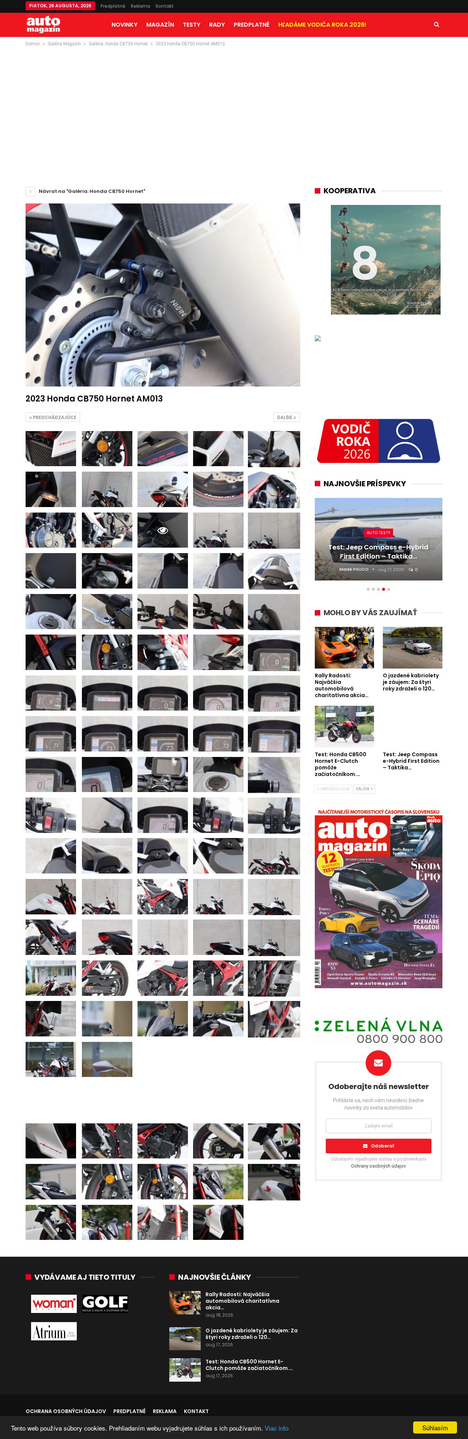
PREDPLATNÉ (251, 24)
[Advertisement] (234, 103)
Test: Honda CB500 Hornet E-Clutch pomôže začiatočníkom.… (249, 1365)
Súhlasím (435, 1427)
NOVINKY (124, 24)
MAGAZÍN (160, 24)
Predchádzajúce (54, 417)
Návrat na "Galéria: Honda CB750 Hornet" (91, 191)
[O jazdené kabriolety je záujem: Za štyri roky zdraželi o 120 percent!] (185, 1339)
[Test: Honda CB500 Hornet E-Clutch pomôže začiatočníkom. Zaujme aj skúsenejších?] (185, 1370)
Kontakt (165, 6)
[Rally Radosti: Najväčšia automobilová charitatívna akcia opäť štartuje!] (185, 1302)
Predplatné (113, 6)
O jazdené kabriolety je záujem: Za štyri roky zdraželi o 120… (251, 1334)
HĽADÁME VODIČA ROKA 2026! (322, 24)
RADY (217, 24)
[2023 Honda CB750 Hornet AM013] (51, 449)
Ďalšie (285, 417)
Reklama (140, 6)
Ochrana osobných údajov (66, 1411)
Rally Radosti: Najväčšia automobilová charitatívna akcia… (242, 1301)
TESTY (191, 24)
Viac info (276, 1427)
